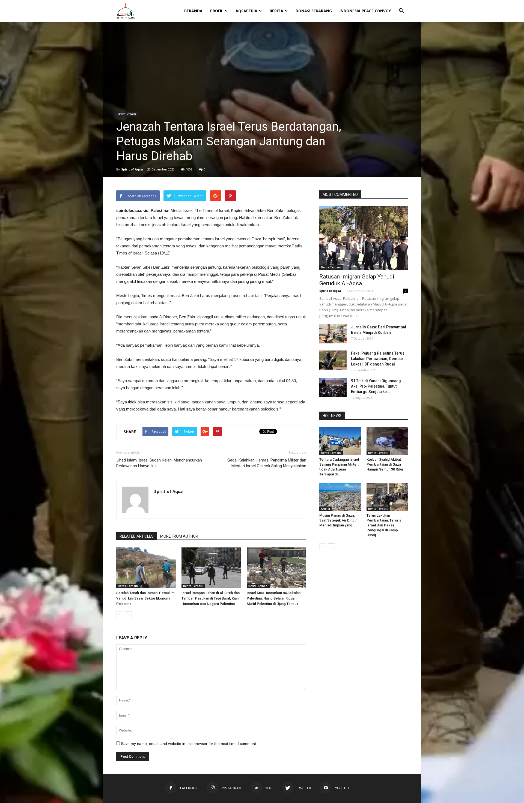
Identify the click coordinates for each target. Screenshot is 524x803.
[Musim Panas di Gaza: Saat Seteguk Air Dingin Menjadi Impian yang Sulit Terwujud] (340, 497)
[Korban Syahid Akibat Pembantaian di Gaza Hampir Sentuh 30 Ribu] (387, 441)
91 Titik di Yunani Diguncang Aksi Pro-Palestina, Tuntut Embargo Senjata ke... (376, 386)
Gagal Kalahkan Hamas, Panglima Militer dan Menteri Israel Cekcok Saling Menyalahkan (266, 463)
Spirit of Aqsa (132, 169)
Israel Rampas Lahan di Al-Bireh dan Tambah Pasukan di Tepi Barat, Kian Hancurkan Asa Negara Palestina (210, 598)
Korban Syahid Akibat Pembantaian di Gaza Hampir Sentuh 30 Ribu (385, 464)
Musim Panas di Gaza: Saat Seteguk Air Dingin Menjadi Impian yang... (338, 520)
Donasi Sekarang (314, 10)
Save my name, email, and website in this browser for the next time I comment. (189, 743)
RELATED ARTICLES (137, 536)
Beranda (193, 10)
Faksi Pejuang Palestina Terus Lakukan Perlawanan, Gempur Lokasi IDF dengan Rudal (377, 358)
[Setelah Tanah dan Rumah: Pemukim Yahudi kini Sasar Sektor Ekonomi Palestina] (146, 567)
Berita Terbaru (127, 114)
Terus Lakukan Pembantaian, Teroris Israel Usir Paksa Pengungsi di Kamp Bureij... (384, 525)
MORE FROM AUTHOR (179, 536)
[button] (401, 7)
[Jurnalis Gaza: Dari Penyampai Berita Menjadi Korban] (333, 333)
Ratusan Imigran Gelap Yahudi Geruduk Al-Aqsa (356, 280)
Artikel (325, 509)
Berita (276, 10)
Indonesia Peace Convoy (365, 10)
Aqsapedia (246, 10)
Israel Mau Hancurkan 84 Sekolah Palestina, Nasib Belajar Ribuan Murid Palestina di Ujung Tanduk (273, 598)
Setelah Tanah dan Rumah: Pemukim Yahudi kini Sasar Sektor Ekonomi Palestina (145, 598)
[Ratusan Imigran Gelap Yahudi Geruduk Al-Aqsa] (363, 238)
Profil (216, 10)
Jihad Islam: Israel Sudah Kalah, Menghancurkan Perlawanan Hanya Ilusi (159, 463)
